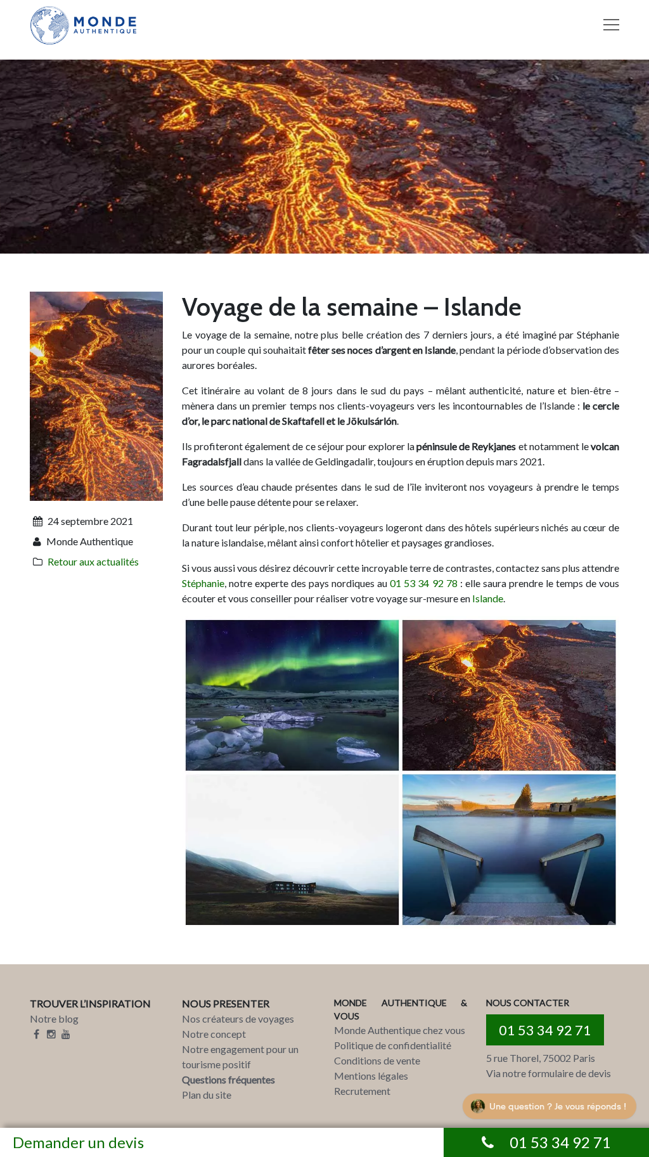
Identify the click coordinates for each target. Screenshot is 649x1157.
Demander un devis (78, 1142)
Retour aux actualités (93, 561)
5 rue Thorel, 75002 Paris (540, 1058)
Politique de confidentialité (392, 1045)
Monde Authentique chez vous (399, 1030)
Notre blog (54, 1018)
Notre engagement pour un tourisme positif (240, 1056)
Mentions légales (371, 1076)
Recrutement (362, 1091)
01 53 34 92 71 (545, 1029)
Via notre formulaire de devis (548, 1073)
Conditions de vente (377, 1060)
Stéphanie (203, 583)
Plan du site (206, 1095)
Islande (487, 598)
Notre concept (214, 1034)
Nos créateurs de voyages (238, 1018)
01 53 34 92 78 (423, 583)
